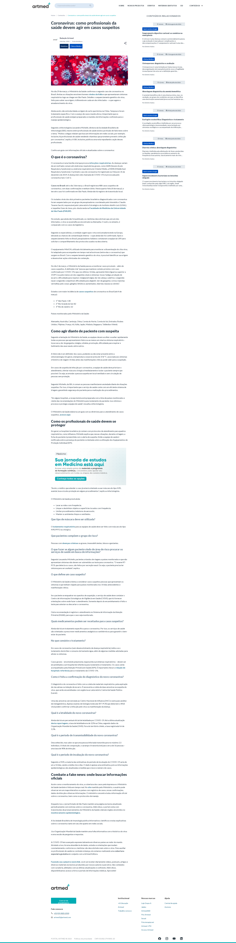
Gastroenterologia (150, 29)
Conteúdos (61, 15)
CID (181, 6)
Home (53, 15)
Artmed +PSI (146, 926)
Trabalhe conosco (125, 911)
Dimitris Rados (150, 46)
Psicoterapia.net (147, 922)
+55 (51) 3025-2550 (61, 913)
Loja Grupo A (146, 903)
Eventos (151, 6)
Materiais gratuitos (167, 6)
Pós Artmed (146, 915)
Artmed (121, 907)
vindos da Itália (96, 94)
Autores (168, 907)
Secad (143, 918)
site (89, 787)
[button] (196, 5)
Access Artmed (147, 930)
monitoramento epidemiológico (65, 813)
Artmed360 (145, 911)
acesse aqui (65, 414)
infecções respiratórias (100, 163)
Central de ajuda (171, 903)
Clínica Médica (148, 59)
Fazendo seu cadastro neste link (65, 862)
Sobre (121, 6)
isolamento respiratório (64, 526)
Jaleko (143, 907)
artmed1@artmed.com (62, 917)
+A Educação (123, 903)
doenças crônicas (70, 543)
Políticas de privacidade (83, 939)
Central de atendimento (63, 902)
